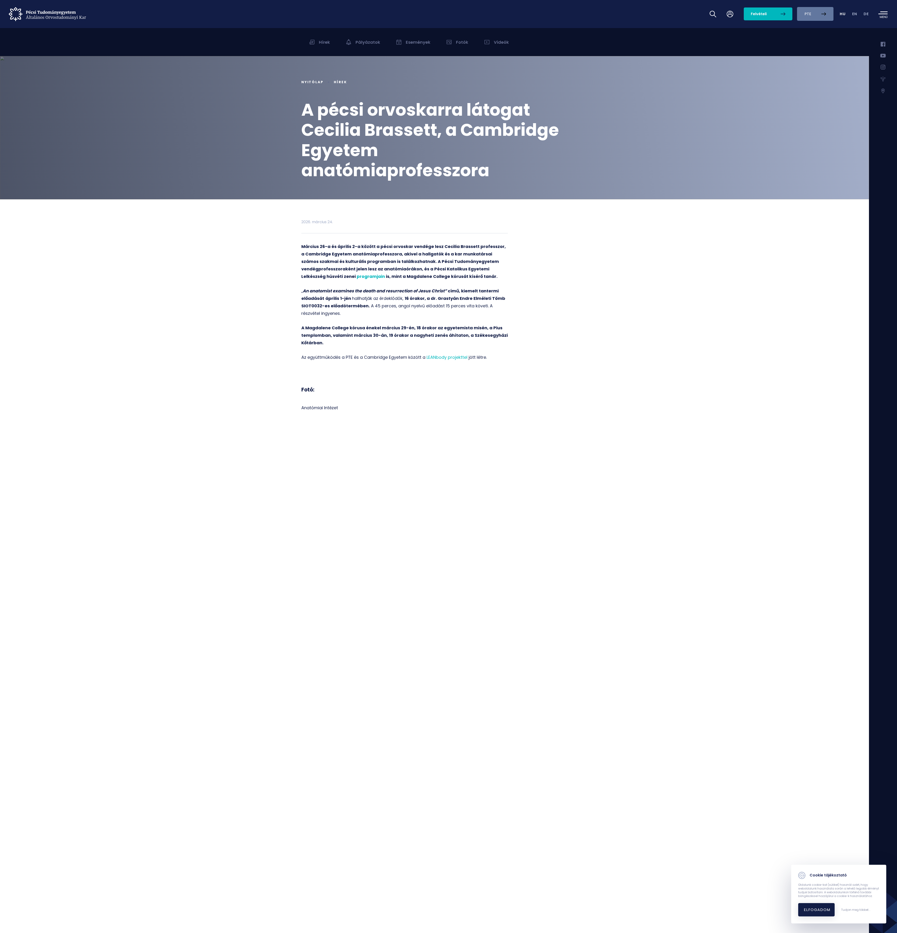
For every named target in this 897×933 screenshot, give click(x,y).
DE (866, 14)
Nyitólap (312, 82)
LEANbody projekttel (447, 357)
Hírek (340, 82)
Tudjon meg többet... (856, 910)
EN (854, 14)
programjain (371, 276)
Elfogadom (817, 909)
